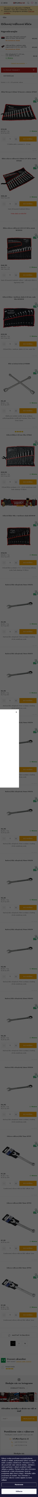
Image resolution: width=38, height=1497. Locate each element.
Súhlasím (19, 1491)
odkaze (4, 1480)
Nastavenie (19, 1484)
